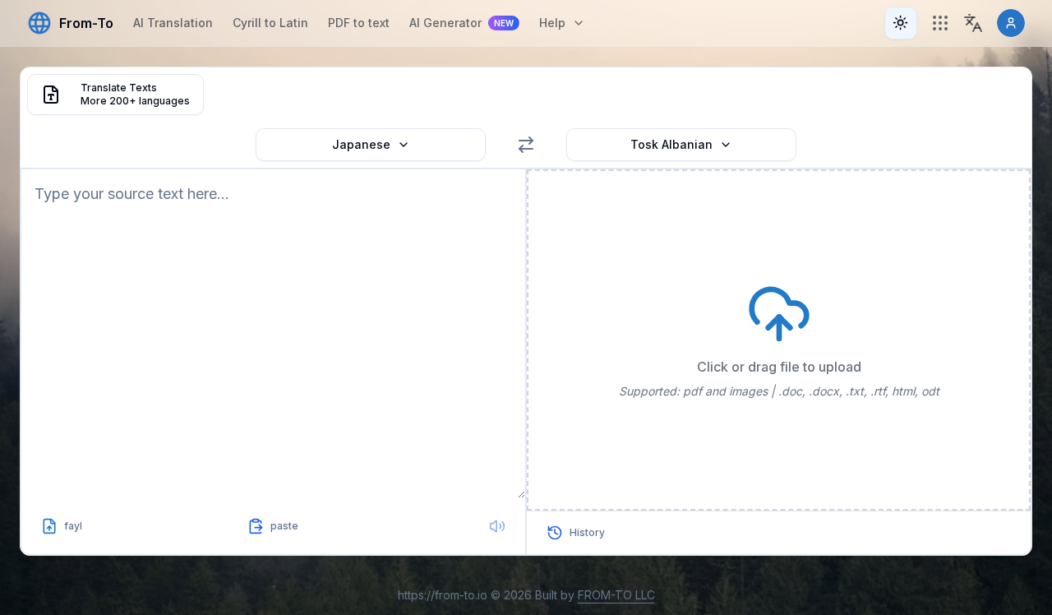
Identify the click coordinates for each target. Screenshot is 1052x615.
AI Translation (173, 23)
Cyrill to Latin (270, 23)
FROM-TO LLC (616, 595)
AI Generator (461, 23)
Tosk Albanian (671, 144)
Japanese (361, 144)
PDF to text (359, 23)
